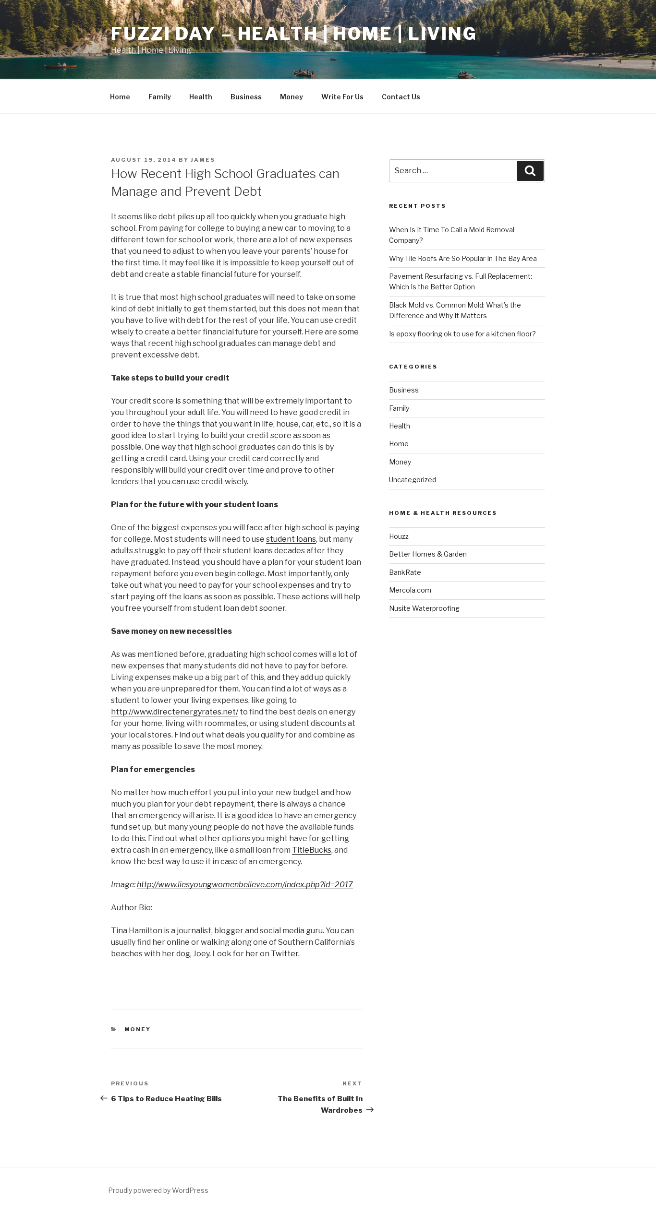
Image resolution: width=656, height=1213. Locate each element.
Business (246, 97)
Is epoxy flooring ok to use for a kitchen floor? (462, 334)
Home (120, 97)
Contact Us (401, 97)
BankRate (405, 572)
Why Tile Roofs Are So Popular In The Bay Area (463, 258)
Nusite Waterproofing (424, 608)
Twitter (284, 953)
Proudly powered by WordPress (158, 1190)
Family (159, 97)
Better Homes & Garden (428, 554)
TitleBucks (311, 850)
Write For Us (342, 97)
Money (291, 97)
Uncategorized (412, 480)
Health (200, 97)
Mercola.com (410, 590)
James (203, 159)
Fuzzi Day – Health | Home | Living (294, 33)
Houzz (399, 536)
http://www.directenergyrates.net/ (174, 711)
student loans (291, 539)
